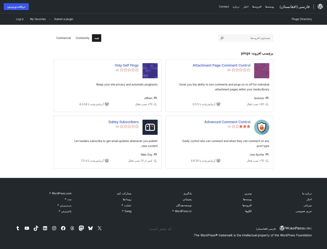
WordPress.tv (182, 211)
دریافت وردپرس (16, 6)
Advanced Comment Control (227, 122)
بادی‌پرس (65, 211)
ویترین (248, 193)
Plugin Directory (302, 19)
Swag (126, 211)
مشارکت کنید (124, 193)
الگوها (248, 211)
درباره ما (307, 193)
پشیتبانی (187, 199)
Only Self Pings (127, 65)
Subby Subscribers (123, 122)
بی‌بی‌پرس (64, 205)
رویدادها (127, 199)
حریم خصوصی (304, 211)
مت (68, 199)
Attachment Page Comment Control (221, 65)
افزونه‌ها (247, 205)
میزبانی (308, 205)
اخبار (309, 199)
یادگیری (187, 193)
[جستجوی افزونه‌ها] (222, 38)
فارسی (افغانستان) (266, 228)
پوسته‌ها (247, 199)
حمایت (126, 205)
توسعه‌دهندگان (184, 205)
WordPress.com (60, 193)
